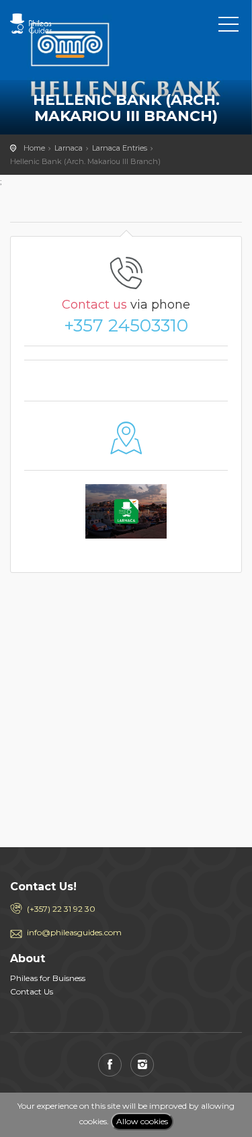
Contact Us (31, 991)
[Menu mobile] (228, 27)
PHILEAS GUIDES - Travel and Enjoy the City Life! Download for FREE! (70, 23)
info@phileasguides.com (74, 932)
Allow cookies (142, 1121)
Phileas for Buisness (47, 978)
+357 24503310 (126, 325)
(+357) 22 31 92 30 (61, 909)
